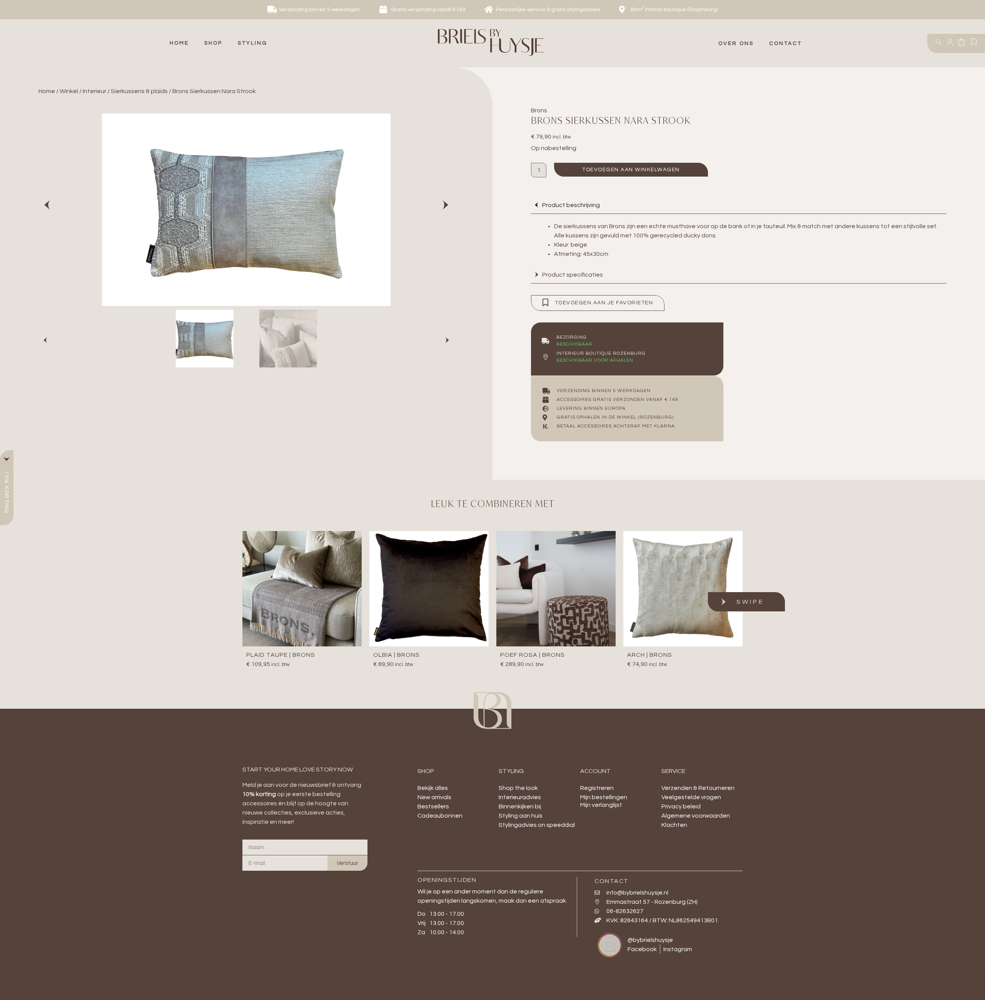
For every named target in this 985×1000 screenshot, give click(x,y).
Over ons (736, 43)
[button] (213, 43)
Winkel (69, 91)
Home (46, 91)
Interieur (94, 91)
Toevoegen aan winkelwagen (631, 169)
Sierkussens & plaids (139, 91)
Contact (785, 43)
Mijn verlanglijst (601, 805)
